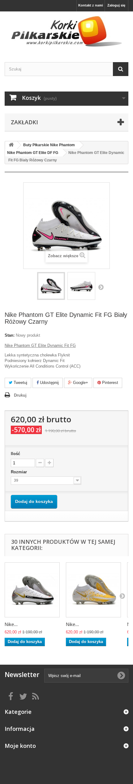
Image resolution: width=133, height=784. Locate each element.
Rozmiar (19, 472)
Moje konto (20, 745)
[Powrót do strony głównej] (11, 145)
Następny (101, 287)
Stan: (10, 335)
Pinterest (109, 382)
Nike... (11, 624)
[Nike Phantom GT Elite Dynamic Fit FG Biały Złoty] (93, 589)
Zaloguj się (116, 5)
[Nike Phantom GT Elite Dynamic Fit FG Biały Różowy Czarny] (51, 286)
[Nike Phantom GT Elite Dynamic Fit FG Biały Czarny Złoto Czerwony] (32, 589)
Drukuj (20, 395)
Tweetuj (19, 382)
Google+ (80, 382)
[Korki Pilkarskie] (66, 31)
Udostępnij (49, 382)
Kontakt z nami (90, 5)
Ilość (15, 453)
